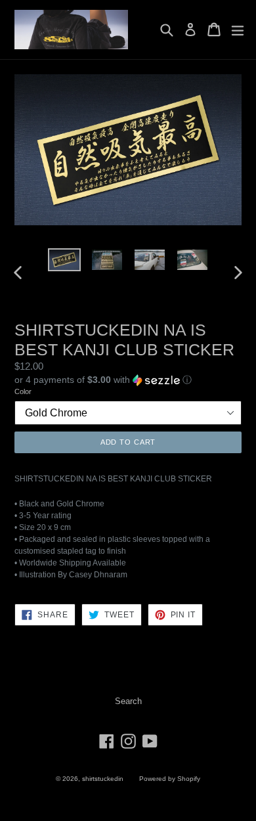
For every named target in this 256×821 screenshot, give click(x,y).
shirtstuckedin (102, 778)
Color (23, 391)
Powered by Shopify (169, 778)
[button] (128, 380)
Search (128, 701)
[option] (64, 260)
